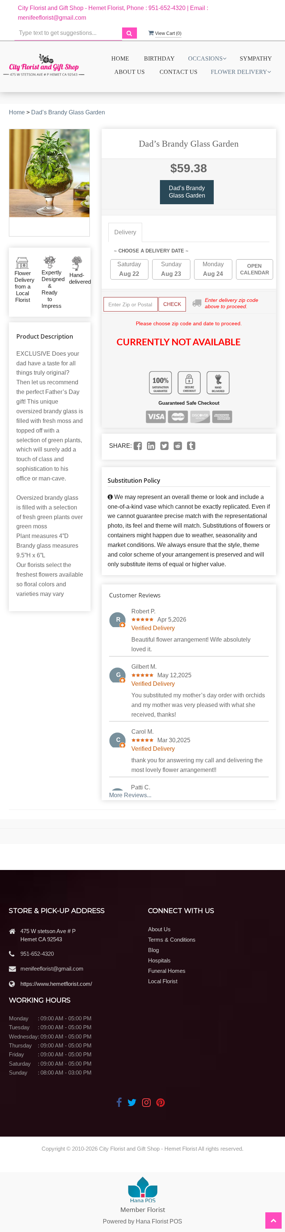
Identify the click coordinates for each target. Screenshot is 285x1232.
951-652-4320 (37, 954)
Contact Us (178, 72)
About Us (129, 72)
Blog (153, 950)
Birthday (159, 58)
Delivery (125, 232)
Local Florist (162, 981)
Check (172, 304)
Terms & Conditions (172, 939)
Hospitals (159, 960)
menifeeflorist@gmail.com (51, 968)
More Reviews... (130, 795)
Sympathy (256, 58)
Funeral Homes (167, 971)
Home (120, 58)
